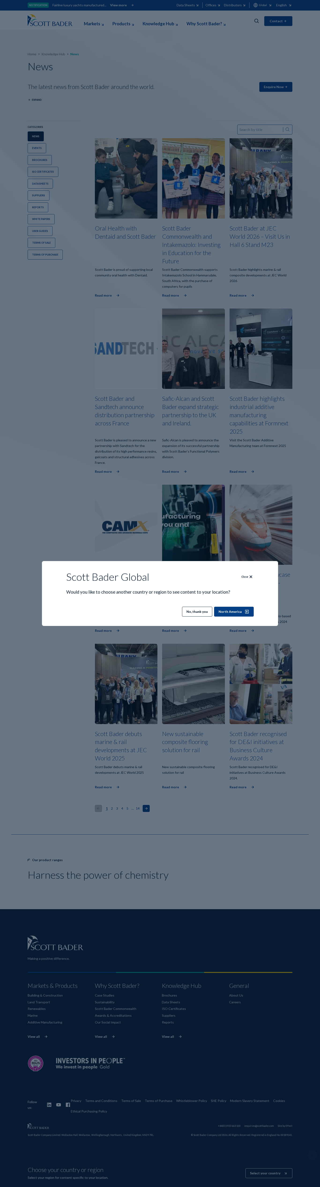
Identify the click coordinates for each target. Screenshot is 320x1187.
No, (197, 612)
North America (230, 612)
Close (244, 576)
